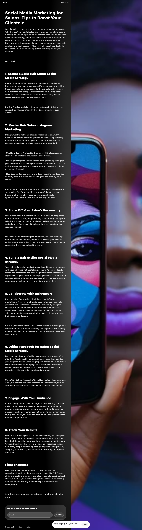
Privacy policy (10, 527)
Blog (20, 527)
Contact (28, 527)
